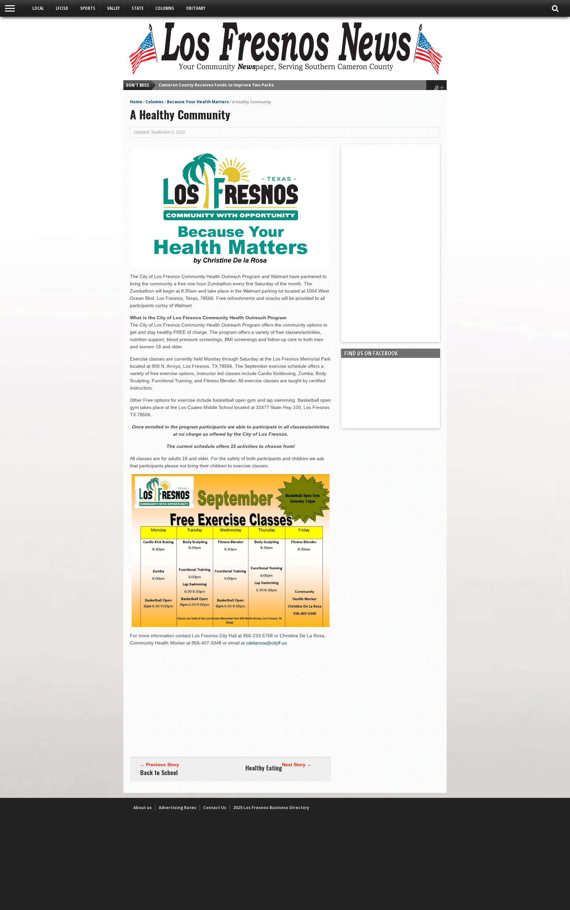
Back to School (159, 772)
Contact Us (214, 807)
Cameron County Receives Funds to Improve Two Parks (216, 85)
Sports (87, 8)
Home (136, 102)
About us (142, 807)
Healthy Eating (263, 768)
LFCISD (62, 8)
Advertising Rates (177, 807)
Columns (164, 8)
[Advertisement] (230, 697)
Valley (113, 8)
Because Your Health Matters (198, 102)
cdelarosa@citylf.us (266, 642)
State (137, 8)
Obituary (195, 8)
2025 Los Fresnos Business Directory (271, 807)
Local (38, 8)
